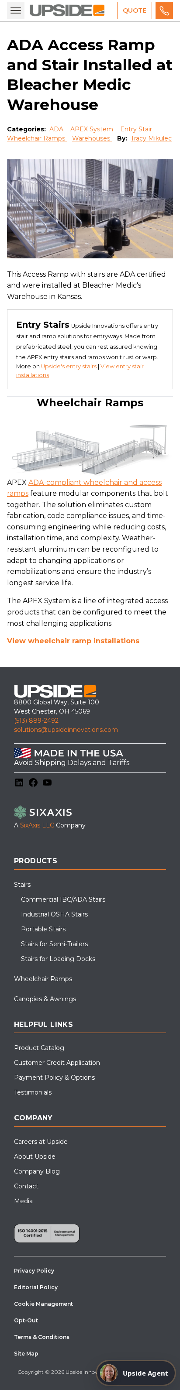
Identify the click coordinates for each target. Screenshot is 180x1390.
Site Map (26, 1353)
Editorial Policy (36, 1287)
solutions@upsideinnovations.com (66, 730)
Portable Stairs (43, 929)
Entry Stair (137, 129)
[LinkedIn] (19, 782)
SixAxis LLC (37, 825)
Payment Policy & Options (54, 1077)
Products (35, 861)
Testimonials (33, 1092)
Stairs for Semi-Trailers (54, 944)
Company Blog (37, 1171)
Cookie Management (43, 1304)
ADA (57, 129)
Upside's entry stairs (69, 366)
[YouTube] (47, 782)
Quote (134, 10)
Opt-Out (26, 1320)
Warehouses (92, 138)
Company (33, 1118)
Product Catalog (39, 1048)
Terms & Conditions (41, 1337)
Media (23, 1201)
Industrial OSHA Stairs (54, 914)
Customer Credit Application (57, 1063)
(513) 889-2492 (36, 720)
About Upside (34, 1156)
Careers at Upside (41, 1142)
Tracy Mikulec (151, 138)
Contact (26, 1186)
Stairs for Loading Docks (58, 959)
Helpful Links (43, 1024)
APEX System (92, 129)
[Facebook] (33, 782)
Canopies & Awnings (45, 999)
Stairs (22, 885)
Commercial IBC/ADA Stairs (63, 899)
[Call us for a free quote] (164, 10)
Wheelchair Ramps (37, 138)
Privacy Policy (34, 1270)
